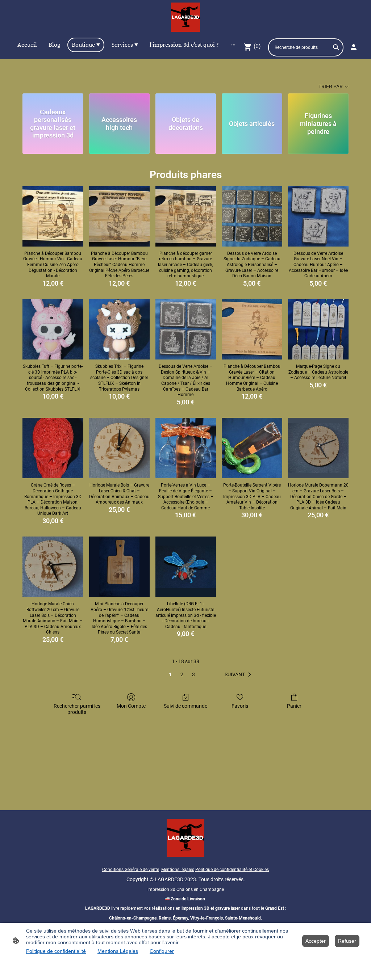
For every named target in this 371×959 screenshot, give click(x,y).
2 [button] (181, 674)
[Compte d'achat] (353, 47)
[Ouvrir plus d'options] (233, 45)
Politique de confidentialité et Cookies (232, 869)
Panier (294, 706)
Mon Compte (131, 706)
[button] (239, 674)
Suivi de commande (185, 706)
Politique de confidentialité (56, 951)
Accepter (315, 941)
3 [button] (193, 674)
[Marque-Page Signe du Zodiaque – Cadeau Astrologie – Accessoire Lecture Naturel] (318, 329)
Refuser (347, 941)
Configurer (162, 951)
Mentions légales (177, 869)
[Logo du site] (185, 17)
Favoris (240, 706)
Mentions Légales (117, 951)
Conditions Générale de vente (130, 869)
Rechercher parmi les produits (77, 709)
